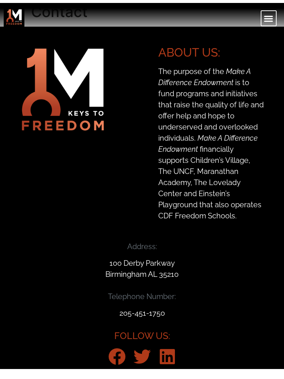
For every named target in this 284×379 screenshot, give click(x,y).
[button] (269, 18)
